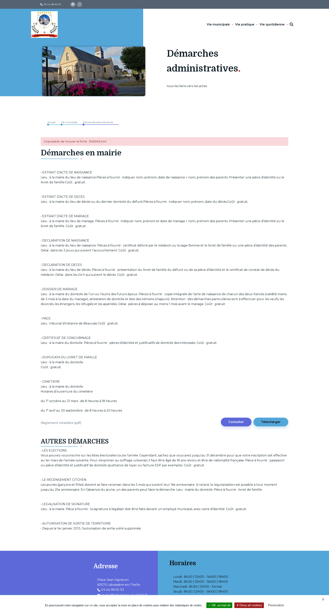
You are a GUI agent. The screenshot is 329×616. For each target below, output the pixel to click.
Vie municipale (218, 24)
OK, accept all (220, 605)
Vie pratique (244, 24)
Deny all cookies (250, 605)
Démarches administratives (98, 122)
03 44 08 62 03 (52, 4)
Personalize (276, 605)
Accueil (51, 122)
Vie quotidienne (272, 24)
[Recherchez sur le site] (288, 24)
